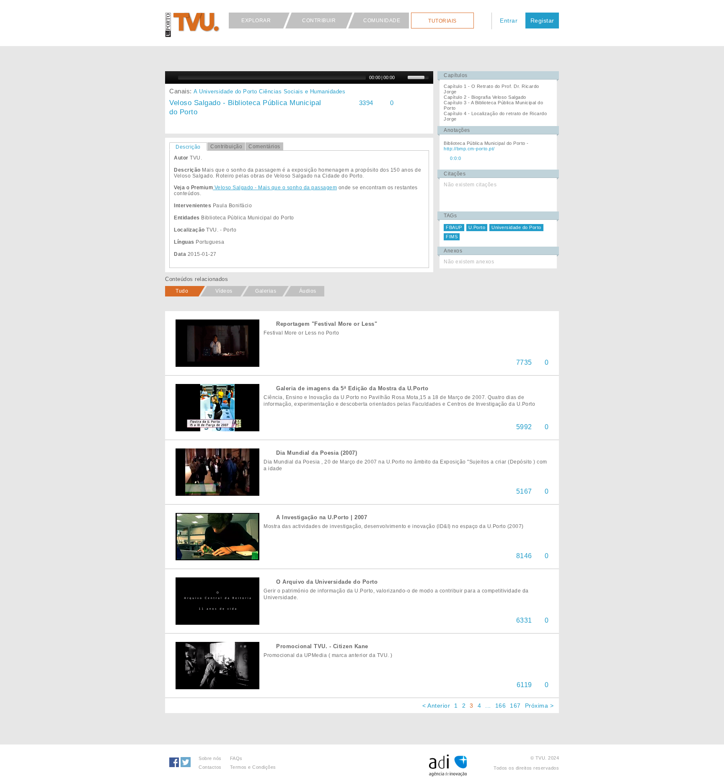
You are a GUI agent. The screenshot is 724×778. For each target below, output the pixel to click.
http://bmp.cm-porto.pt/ (469, 148)
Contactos (210, 767)
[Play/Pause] (170, 77)
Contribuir (319, 20)
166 (500, 705)
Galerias (265, 291)
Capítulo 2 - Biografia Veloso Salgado (485, 97)
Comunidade (381, 20)
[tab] (188, 146)
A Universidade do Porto (225, 91)
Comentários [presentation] (264, 146)
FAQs (236, 758)
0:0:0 (455, 158)
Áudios (307, 291)
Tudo (182, 291)
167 (515, 705)
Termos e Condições (253, 767)
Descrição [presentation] (188, 147)
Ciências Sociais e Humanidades (302, 91)
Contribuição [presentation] (226, 146)
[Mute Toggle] (402, 77)
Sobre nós (210, 758)
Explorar (256, 20)
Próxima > (539, 705)
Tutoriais (442, 21)
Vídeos (224, 291)
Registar (542, 20)
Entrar (508, 20)
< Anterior (436, 705)
